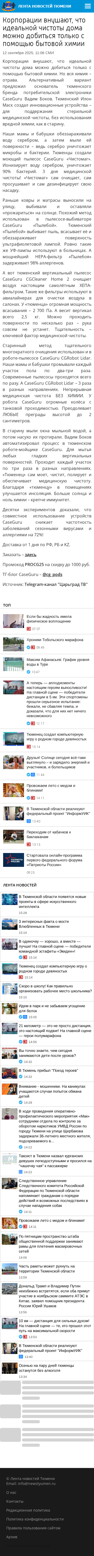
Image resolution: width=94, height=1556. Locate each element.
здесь (31, 554)
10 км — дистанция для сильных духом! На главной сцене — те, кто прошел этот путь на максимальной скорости (55, 1326)
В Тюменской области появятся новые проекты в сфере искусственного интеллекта (52, 902)
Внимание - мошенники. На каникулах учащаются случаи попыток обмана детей (52, 1091)
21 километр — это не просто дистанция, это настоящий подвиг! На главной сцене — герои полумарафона (55, 1031)
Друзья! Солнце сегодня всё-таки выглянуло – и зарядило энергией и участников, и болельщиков (58, 762)
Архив (11, 1536)
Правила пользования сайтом (33, 1527)
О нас (11, 1492)
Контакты (15, 1501)
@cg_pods (52, 574)
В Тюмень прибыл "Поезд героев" (48, 1070)
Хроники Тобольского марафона (55, 640)
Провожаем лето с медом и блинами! (52, 1220)
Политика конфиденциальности (35, 1519)
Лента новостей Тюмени (28, 1545)
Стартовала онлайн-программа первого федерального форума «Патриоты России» (54, 860)
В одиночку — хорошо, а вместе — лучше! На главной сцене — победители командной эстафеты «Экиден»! (55, 946)
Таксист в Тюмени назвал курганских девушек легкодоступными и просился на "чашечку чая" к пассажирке (55, 1161)
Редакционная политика (28, 1510)
